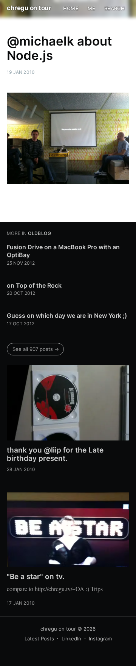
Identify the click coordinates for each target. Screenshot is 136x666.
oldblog (39, 233)
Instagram (100, 639)
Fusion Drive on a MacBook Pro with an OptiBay (63, 251)
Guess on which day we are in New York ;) (67, 315)
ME (91, 8)
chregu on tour (29, 8)
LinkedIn (71, 639)
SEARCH (114, 8)
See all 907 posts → (35, 349)
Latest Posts (39, 639)
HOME (71, 8)
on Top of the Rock (34, 285)
